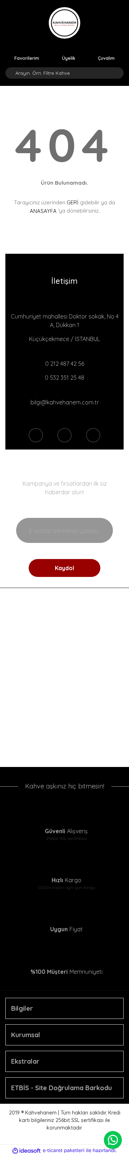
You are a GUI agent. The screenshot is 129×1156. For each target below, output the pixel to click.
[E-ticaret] (64, 1150)
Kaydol (64, 568)
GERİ (72, 202)
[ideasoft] (26, 1150)
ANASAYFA (43, 211)
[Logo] (64, 23)
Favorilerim (26, 57)
